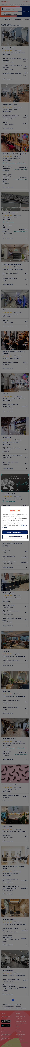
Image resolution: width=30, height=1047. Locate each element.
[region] (15, 523)
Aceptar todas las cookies (15, 532)
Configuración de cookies (15, 536)
